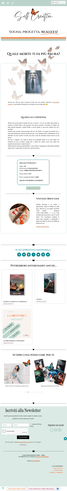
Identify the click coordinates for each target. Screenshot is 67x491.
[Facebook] (3, 3)
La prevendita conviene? (14, 341)
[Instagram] (8, 3)
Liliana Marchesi (42, 457)
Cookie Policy (58, 470)
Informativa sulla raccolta (16, 489)
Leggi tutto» (8, 304)
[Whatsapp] (12, 3)
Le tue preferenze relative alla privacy (41, 489)
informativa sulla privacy (24, 442)
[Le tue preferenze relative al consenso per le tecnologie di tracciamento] (3, 488)
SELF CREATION (36, 461)
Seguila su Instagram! (42, 227)
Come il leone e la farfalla (15, 302)
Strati (39, 299)
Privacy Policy (58, 468)
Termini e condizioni (56, 472)
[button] (33, 38)
